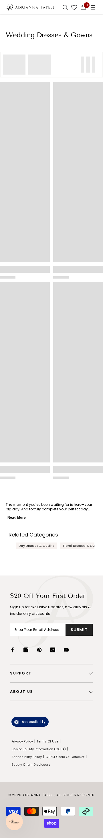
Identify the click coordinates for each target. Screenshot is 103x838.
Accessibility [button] (34, 721)
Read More (16, 518)
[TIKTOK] (52, 650)
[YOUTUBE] (66, 650)
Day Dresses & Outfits (36, 545)
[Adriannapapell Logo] (30, 7)
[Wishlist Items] (74, 7)
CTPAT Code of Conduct (64, 757)
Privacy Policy (22, 741)
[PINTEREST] (39, 650)
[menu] (93, 7)
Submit (79, 630)
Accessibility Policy (26, 757)
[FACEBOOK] (12, 650)
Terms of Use (47, 741)
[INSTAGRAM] (25, 650)
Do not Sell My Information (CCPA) (38, 749)
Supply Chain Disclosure (30, 764)
